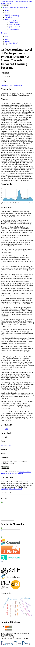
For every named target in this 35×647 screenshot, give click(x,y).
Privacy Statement (14, 26)
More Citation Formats (8, 493)
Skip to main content (7, 1)
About (7, 19)
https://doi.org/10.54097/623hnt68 (11, 85)
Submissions (8, 17)
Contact (11, 28)
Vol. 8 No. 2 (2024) (11, 43)
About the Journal (14, 21)
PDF (6, 429)
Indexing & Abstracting (12, 16)
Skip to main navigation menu (23, 1)
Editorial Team (13, 22)
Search (4, 33)
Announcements (14, 29)
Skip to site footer (6, 3)
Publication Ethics (14, 24)
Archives (7, 14)
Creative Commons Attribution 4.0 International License (16, 472)
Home (7, 39)
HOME (7, 10)
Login (6, 36)
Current (7, 12)
